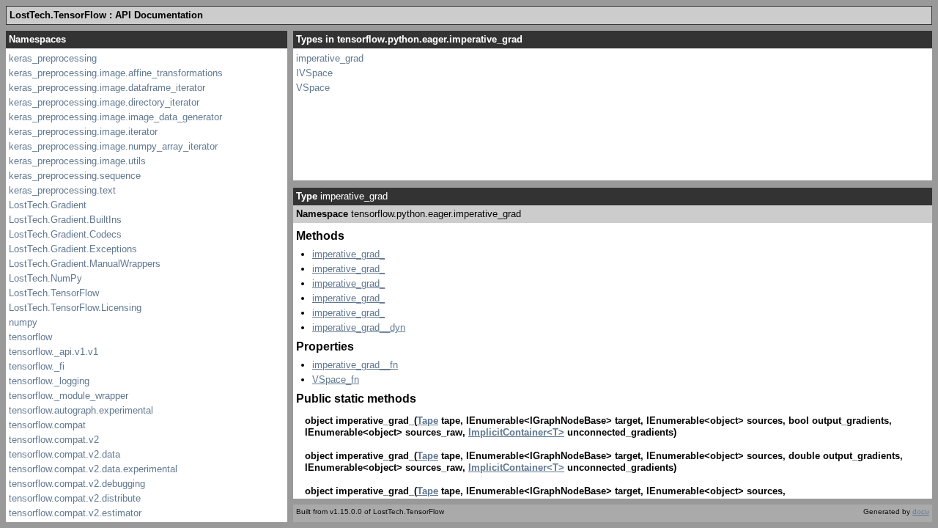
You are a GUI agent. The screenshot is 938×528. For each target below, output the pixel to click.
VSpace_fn (335, 379)
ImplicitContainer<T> (516, 432)
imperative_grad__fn (355, 364)
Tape (427, 420)
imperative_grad (329, 58)
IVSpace (314, 72)
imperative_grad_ (348, 254)
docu (920, 511)
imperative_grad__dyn (358, 327)
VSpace (313, 87)
